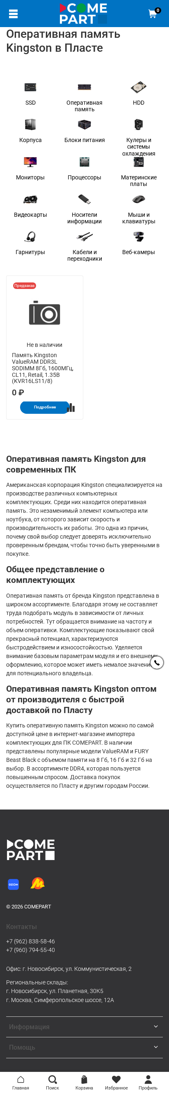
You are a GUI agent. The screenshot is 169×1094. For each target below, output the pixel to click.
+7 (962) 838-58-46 (30, 941)
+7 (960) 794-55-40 (30, 950)
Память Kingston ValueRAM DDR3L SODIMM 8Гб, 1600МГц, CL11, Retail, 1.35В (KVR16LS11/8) (42, 368)
